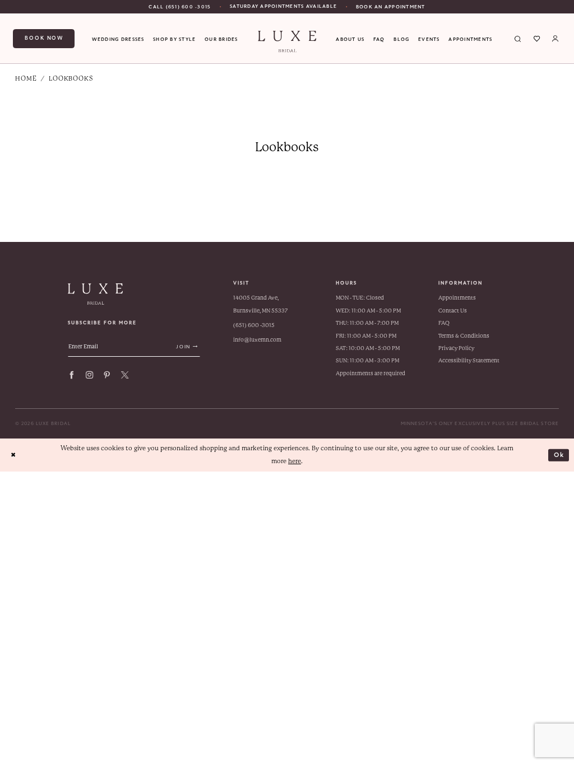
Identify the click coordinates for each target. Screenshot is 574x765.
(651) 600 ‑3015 (254, 325)
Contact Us (452, 310)
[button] (555, 38)
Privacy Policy (456, 348)
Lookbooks (71, 78)
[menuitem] (179, 6)
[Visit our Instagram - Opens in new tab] (89, 375)
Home (25, 78)
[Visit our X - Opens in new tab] (124, 375)
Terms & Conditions (463, 336)
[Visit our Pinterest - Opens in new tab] (106, 375)
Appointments (457, 298)
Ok (559, 455)
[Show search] (518, 38)
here (294, 461)
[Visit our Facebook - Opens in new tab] (71, 375)
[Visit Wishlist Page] (536, 38)
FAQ (444, 323)
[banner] (287, 42)
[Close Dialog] (13, 455)
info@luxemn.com (257, 340)
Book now (44, 38)
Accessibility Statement (468, 360)
